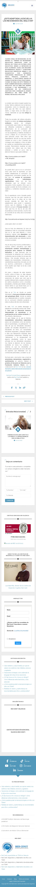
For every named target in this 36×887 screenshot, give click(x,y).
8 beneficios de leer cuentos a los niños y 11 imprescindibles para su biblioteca (18, 436)
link (15, 292)
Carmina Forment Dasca (13, 375)
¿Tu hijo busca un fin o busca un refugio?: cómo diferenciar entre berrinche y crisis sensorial (16, 680)
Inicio (3, 879)
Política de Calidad (24, 879)
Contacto (9, 879)
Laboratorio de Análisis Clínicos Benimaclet (15, 830)
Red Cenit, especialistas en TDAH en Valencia (14, 855)
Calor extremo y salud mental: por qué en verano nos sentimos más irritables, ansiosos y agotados (17, 668)
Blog (15, 879)
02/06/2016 (19, 23)
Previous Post (9, 396)
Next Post (27, 401)
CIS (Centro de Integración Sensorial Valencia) (16, 826)
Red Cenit (18, 367)
